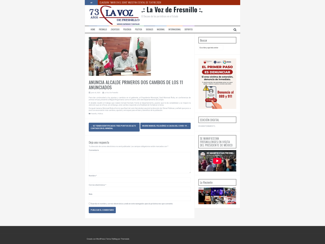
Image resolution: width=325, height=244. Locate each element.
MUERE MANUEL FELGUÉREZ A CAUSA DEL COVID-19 (165, 126)
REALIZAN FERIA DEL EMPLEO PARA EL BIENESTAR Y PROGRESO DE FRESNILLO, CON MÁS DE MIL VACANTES (230, 212)
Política (138, 29)
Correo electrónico (97, 185)
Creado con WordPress (96, 239)
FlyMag (114, 239)
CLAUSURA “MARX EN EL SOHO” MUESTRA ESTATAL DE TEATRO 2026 (130, 2)
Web (90, 194)
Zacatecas (115, 29)
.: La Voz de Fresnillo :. (172, 9)
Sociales (149, 29)
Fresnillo (103, 29)
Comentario (94, 150)
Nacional (161, 29)
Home (93, 29)
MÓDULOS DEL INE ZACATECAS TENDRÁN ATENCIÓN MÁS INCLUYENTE (219, 206)
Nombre (93, 176)
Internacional (174, 29)
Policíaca (127, 29)
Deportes (189, 29)
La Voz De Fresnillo (111, 93)
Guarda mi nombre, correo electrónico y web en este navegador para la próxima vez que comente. (132, 204)
